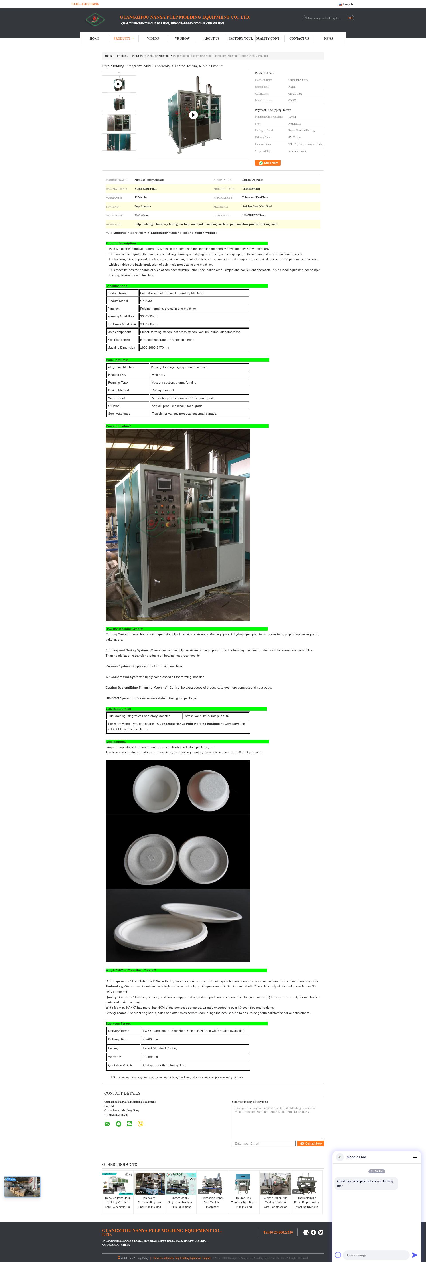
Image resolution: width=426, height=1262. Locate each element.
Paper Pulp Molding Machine (150, 55)
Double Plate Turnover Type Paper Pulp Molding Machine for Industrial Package (243, 1207)
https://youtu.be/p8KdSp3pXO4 (207, 716)
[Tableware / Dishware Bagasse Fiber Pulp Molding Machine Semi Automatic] (149, 1184)
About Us (211, 38)
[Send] (414, 1255)
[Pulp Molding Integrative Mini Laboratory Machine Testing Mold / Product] (119, 103)
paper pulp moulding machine (135, 1077)
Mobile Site (126, 1258)
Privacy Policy (141, 1258)
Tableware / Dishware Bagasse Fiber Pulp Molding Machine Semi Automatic (149, 1207)
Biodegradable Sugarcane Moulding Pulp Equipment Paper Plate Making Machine (180, 1207)
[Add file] (338, 1255)
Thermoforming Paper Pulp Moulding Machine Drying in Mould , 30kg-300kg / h (307, 1207)
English (348, 4)
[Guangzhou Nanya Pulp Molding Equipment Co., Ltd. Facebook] (313, 1231)
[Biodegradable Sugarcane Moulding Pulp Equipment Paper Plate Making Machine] (180, 1184)
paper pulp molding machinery (173, 1077)
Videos (153, 38)
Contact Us (299, 38)
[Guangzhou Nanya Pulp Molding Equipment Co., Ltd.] (95, 19)
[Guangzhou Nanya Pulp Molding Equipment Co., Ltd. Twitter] (321, 1231)
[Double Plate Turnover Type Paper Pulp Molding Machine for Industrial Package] (243, 1184)
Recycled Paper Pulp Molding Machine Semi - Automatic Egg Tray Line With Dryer (118, 1205)
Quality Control (270, 38)
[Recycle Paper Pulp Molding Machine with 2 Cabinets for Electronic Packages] (275, 1184)
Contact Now (313, 1143)
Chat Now (270, 162)
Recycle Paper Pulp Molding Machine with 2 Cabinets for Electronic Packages (275, 1205)
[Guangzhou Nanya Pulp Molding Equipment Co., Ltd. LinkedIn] (306, 1231)
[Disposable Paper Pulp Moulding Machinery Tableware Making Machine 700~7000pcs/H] (212, 1184)
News (328, 38)
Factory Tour (241, 38)
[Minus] (415, 1157)
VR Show (182, 38)
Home (94, 38)
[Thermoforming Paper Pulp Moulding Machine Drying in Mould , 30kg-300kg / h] (306, 1184)
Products (122, 38)
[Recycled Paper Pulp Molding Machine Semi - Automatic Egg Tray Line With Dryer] (117, 1184)
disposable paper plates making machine (218, 1077)
